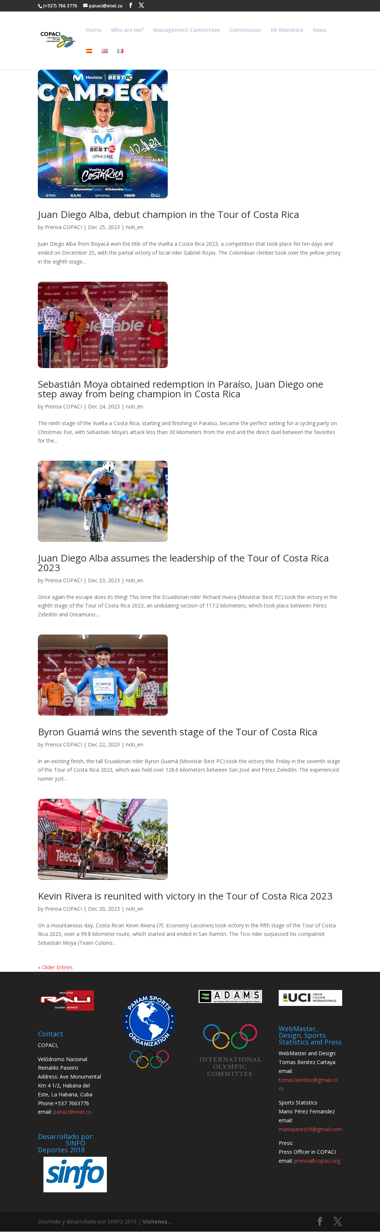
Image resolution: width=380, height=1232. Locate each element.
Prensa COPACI (63, 227)
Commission (245, 30)
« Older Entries (55, 967)
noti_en (134, 227)
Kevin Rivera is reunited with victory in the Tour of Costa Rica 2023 (185, 896)
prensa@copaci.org (317, 1160)
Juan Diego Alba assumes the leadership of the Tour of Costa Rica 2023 (183, 562)
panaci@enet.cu (72, 1111)
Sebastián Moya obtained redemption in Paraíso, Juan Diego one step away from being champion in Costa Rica (180, 388)
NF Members (287, 30)
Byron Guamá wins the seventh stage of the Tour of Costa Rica (177, 731)
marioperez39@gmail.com (310, 1129)
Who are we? (127, 30)
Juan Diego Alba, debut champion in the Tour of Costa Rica (168, 214)
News (320, 30)
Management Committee (186, 30)
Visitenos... (157, 1221)
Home (93, 30)
